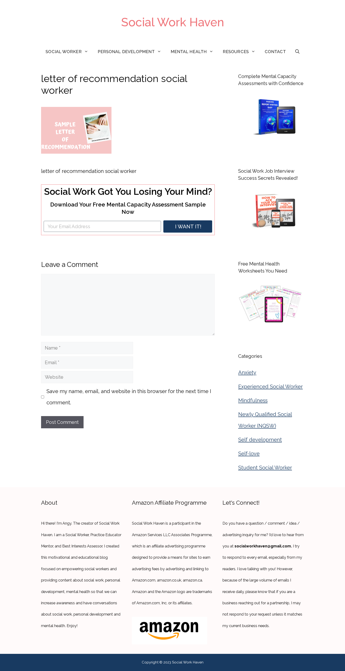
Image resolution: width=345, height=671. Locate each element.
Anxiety (247, 372)
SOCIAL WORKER (63, 51)
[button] (297, 52)
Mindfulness (253, 400)
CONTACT (275, 51)
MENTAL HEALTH (189, 51)
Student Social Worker (265, 467)
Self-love (249, 453)
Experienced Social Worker (270, 386)
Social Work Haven (172, 22)
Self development (260, 440)
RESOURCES (236, 51)
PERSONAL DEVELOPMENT (126, 51)
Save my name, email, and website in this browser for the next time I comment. (128, 397)
